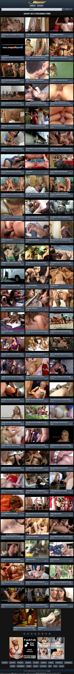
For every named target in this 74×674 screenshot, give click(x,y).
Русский (36, 662)
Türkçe (51, 662)
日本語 (28, 666)
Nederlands (68, 662)
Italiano (28, 662)
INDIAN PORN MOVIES (40, 673)
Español (44, 662)
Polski (12, 666)
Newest (32, 6)
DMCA (48, 671)
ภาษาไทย (43, 666)
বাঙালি (55, 666)
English (5, 662)
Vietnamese (21, 666)
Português (59, 662)
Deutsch (12, 662)
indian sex (13, 673)
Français (20, 662)
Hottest (40, 6)
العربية (61, 666)
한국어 (35, 666)
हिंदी (50, 666)
